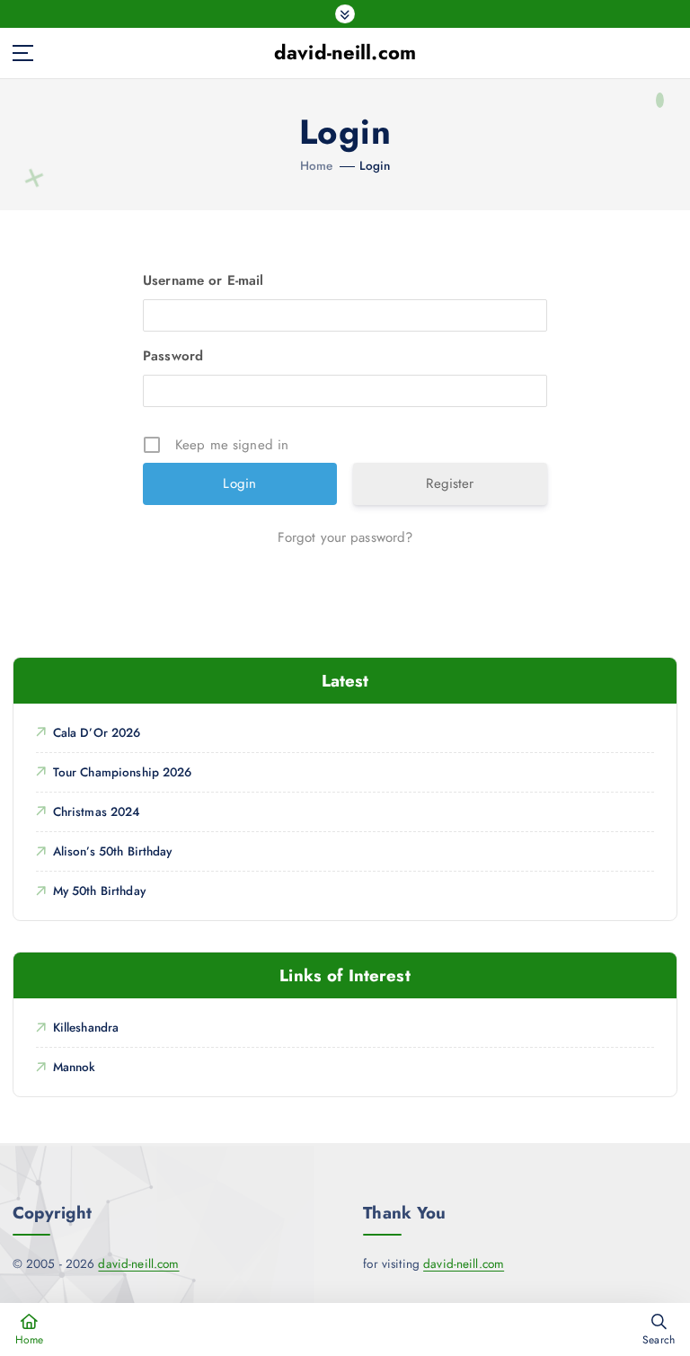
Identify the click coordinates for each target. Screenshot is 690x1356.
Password (173, 356)
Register (449, 483)
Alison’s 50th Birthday (112, 851)
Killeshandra (86, 1027)
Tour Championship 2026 (122, 772)
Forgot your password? (345, 537)
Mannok (74, 1067)
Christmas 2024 (97, 811)
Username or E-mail (203, 280)
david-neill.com (138, 1263)
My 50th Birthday (99, 891)
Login (375, 165)
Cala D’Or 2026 (97, 732)
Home (316, 165)
